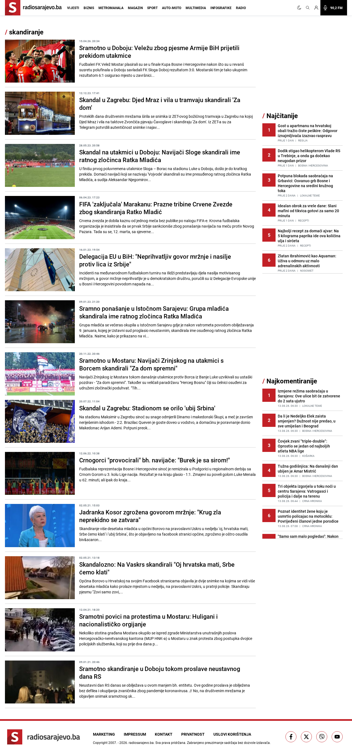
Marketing (104, 734)
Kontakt (163, 734)
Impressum (135, 734)
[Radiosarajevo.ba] (43, 736)
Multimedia (196, 8)
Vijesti (73, 8)
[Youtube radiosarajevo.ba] (337, 736)
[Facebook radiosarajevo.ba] (290, 736)
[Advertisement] (303, 69)
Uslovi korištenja (232, 734)
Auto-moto (171, 8)
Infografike (221, 8)
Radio (241, 8)
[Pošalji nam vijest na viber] (321, 736)
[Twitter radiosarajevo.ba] (306, 736)
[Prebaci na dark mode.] (300, 8)
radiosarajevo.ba (141, 742)
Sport (152, 8)
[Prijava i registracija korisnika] (316, 8)
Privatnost (193, 734)
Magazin (135, 8)
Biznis (89, 8)
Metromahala (110, 8)
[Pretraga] (307, 8)
